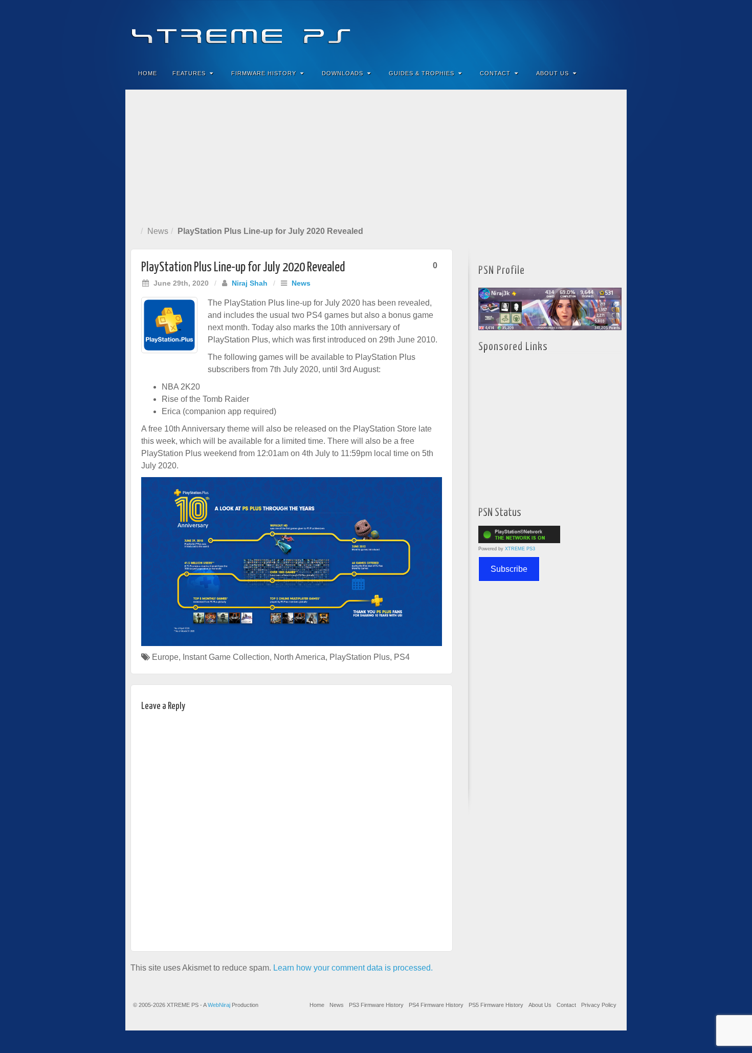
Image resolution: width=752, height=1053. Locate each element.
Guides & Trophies (421, 73)
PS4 (402, 657)
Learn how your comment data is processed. (353, 967)
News (157, 231)
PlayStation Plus (359, 657)
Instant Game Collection (226, 657)
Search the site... (612, 73)
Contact (495, 73)
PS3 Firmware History (376, 1005)
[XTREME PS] (376, 29)
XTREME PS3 (520, 548)
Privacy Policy (598, 1005)
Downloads (342, 73)
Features (189, 73)
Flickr (570, 30)
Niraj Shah (250, 283)
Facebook (543, 30)
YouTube (598, 30)
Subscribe (509, 569)
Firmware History (263, 73)
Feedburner (556, 30)
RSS (612, 30)
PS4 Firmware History (436, 1005)
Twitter (584, 30)
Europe (165, 657)
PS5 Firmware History (496, 1005)
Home (147, 73)
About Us (552, 73)
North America (299, 657)
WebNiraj (219, 1005)
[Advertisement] (376, 156)
